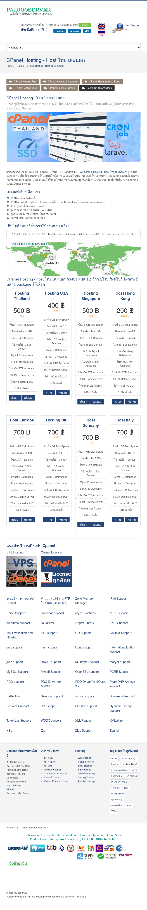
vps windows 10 (71, 880)
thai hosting (105, 873)
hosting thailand (74, 873)
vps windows (86, 880)
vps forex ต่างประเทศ (17, 880)
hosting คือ (116, 775)
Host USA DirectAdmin (99, 88)
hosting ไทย (59, 873)
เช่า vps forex (117, 793)
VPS (87, 31)
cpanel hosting (90, 873)
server (135, 770)
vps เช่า (45, 880)
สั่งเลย (14, 398)
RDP (126, 787)
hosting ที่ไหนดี (130, 764)
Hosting (59, 31)
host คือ (10, 873)
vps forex (132, 877)
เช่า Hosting (50, 761)
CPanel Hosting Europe (61, 88)
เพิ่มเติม (28, 398)
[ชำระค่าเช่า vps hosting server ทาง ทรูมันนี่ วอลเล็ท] (81, 847)
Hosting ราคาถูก (86, 761)
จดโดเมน (74, 31)
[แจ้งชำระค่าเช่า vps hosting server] (17, 864)
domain (50, 877)
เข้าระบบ (85, 24)
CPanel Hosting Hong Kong (104, 81)
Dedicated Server (52, 769)
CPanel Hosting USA (25, 88)
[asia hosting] (101, 26)
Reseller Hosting (86, 781)
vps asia (129, 880)
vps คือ (74, 877)
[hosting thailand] (101, 33)
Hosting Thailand (86, 777)
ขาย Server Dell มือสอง (55, 773)
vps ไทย (120, 880)
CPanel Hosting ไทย (25, 81)
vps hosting (116, 799)
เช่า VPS (48, 765)
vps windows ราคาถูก (121, 805)
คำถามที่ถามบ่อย (52, 777)
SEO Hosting (84, 769)
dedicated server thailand (50, 884)
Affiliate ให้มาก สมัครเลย (56, 781)
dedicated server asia (25, 884)
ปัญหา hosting (13, 785)
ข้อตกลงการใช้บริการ (17, 793)
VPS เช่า (10, 789)
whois (114, 758)
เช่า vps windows (119, 770)
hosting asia (22, 877)
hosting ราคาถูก (128, 758)
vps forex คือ (85, 877)
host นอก (60, 877)
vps (67, 877)
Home (9, 65)
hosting (114, 764)
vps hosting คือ (100, 877)
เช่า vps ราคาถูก (119, 781)
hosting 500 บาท (120, 873)
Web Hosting (84, 757)
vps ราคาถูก (119, 877)
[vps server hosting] (29, 10)
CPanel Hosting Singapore (63, 81)
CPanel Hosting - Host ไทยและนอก (45, 65)
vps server (34, 880)
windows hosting (86, 773)
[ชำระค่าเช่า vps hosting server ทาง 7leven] (91, 847)
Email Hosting (85, 765)
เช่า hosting (131, 775)
